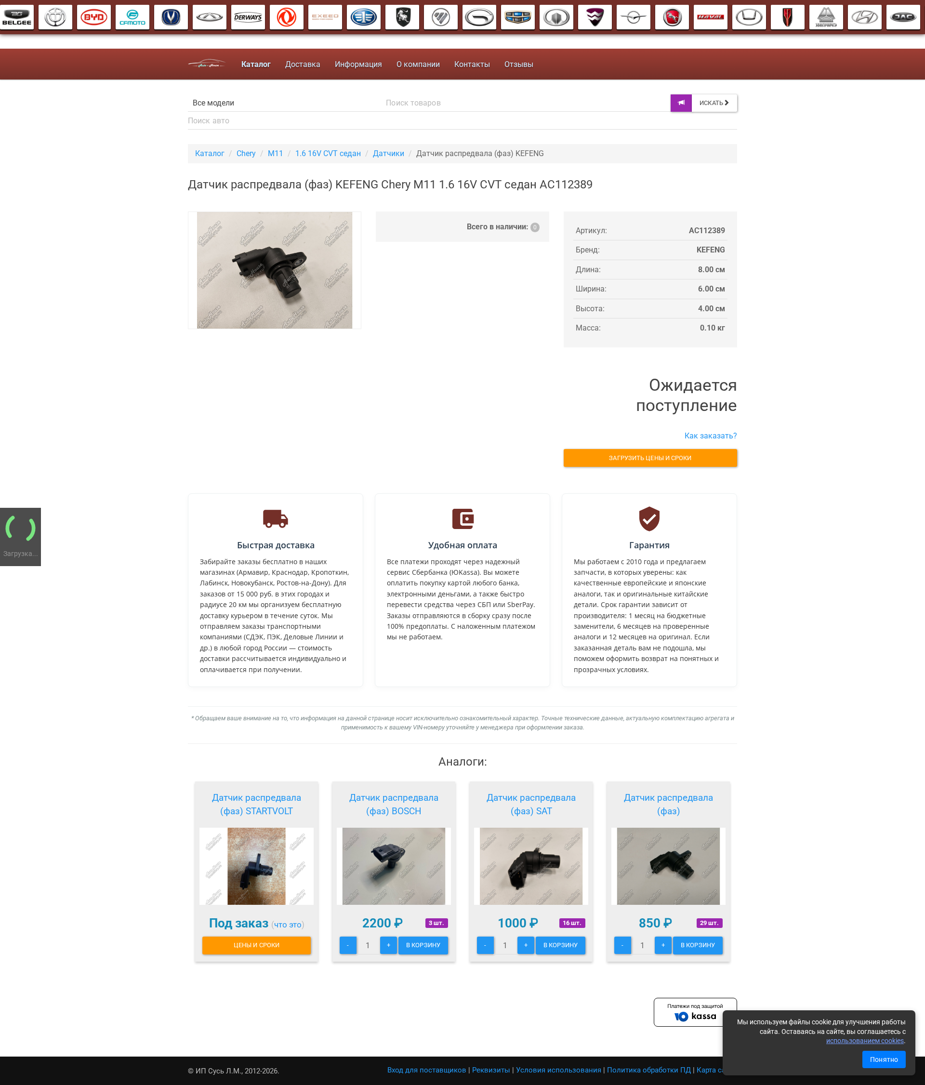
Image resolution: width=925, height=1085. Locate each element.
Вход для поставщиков (426, 1070)
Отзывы (518, 64)
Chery (246, 153)
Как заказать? (711, 435)
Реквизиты (491, 1070)
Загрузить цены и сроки (650, 458)
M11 (275, 153)
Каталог (210, 153)
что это (288, 924)
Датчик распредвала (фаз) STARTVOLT (256, 804)
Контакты (472, 64)
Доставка (302, 64)
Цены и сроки (256, 945)
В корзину (423, 945)
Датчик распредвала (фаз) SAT (531, 804)
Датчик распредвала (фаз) (668, 804)
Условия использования (558, 1070)
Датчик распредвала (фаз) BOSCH (393, 804)
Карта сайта (717, 1070)
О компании (418, 64)
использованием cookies (865, 1041)
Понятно (884, 1059)
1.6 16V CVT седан (328, 153)
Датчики (388, 153)
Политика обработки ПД (649, 1070)
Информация (358, 64)
